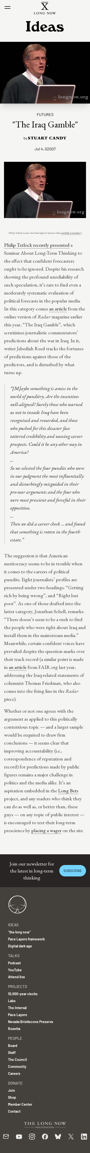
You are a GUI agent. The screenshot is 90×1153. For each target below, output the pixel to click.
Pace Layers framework (26, 939)
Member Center (20, 1104)
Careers (14, 1073)
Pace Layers (17, 1015)
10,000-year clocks (23, 994)
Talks (14, 955)
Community (17, 1066)
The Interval (17, 1008)
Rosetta (14, 1029)
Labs (12, 1001)
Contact (14, 1111)
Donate (15, 1083)
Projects (17, 986)
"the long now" (19, 932)
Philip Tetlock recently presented (37, 245)
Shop (12, 1097)
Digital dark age (20, 946)
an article (58, 308)
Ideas (13, 924)
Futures (45, 114)
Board (12, 1045)
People (15, 1038)
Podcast (14, 963)
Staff (12, 1052)
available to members (71, 232)
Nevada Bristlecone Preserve (30, 1022)
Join (11, 1090)
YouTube (15, 970)
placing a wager (46, 830)
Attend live (16, 977)
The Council (17, 1059)
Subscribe (73, 870)
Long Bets (68, 790)
